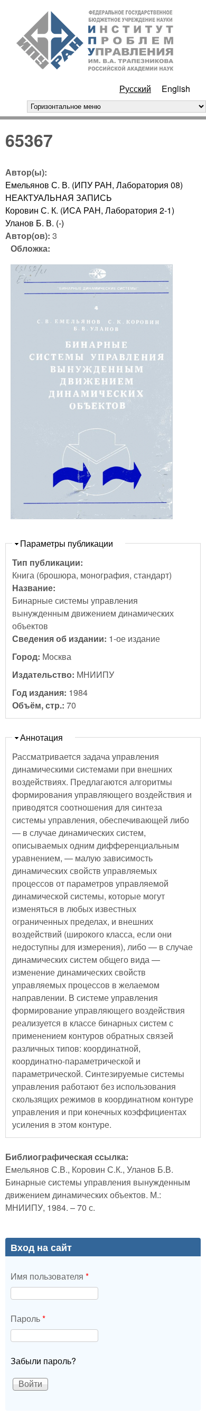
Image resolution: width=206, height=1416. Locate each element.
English (176, 88)
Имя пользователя (50, 1276)
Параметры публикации (66, 543)
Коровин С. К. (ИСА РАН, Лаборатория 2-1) (89, 210)
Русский (135, 88)
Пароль (28, 1318)
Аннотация (41, 737)
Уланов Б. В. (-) (34, 223)
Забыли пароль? (43, 1361)
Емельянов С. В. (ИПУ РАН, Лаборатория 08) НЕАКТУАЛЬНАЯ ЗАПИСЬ (94, 191)
